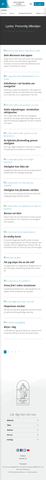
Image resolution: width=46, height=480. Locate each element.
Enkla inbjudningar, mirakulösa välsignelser (21, 111)
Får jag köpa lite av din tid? (19, 262)
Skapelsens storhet (14, 306)
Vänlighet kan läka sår (16, 166)
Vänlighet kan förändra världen (21, 190)
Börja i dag (10, 326)
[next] (22, 351)
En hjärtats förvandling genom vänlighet (21, 142)
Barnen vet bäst (12, 213)
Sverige (4, 10)
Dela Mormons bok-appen (18, 55)
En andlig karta (12, 236)
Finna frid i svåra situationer (20, 285)
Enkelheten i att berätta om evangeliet (19, 85)
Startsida (3, 13)
